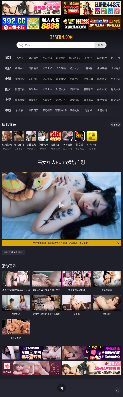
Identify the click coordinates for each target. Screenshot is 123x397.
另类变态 (116, 78)
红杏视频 (75, 110)
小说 (8, 100)
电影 (8, 79)
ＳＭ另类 (116, 68)
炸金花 (88, 57)
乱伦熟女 (102, 78)
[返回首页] (117, 390)
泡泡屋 (88, 110)
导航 (8, 110)
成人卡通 (47, 78)
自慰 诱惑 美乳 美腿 (13, 252)
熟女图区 (102, 89)
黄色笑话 (102, 99)
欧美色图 (47, 89)
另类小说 (88, 99)
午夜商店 (33, 110)
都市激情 (20, 99)
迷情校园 (75, 99)
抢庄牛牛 (116, 57)
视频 (8, 68)
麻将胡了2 (74, 57)
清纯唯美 (88, 89)
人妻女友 (47, 99)
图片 (8, 89)
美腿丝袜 (75, 89)
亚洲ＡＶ (20, 68)
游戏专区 (61, 57)
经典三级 (88, 78)
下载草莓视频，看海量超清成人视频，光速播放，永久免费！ (61, 243)
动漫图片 (61, 89)
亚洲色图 (33, 89)
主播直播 (102, 68)
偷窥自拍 (20, 89)
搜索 (100, 45)
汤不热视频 (61, 110)
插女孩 (19, 110)
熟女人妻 (75, 68)
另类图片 (116, 89)
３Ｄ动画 (61, 68)
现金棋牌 (102, 57)
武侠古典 (61, 99)
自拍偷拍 (33, 68)
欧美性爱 (61, 78)
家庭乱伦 (33, 99)
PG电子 (20, 57)
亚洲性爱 (20, 78)
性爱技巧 (116, 99)
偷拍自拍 (33, 78)
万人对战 (47, 57)
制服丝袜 (75, 78)
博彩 (8, 58)
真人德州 (33, 57)
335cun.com (61, 37)
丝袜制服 (88, 68)
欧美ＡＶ (47, 68)
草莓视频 (47, 110)
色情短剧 (102, 110)
